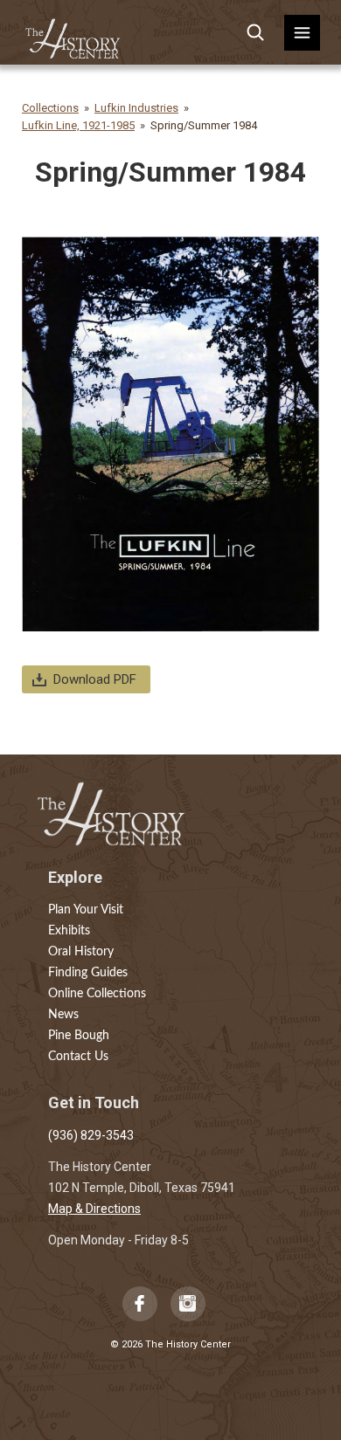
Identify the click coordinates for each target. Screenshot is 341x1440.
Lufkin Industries (136, 107)
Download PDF (94, 679)
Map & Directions (94, 1209)
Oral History (81, 952)
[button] (302, 33)
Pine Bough (78, 1036)
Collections (50, 107)
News (63, 1015)
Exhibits (69, 931)
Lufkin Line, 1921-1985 (78, 125)
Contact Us (78, 1057)
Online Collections (97, 994)
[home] (73, 33)
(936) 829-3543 (91, 1135)
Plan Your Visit (85, 910)
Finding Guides (88, 973)
